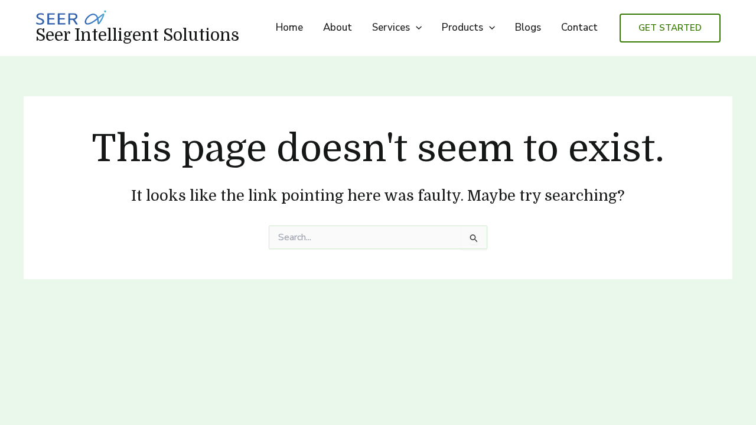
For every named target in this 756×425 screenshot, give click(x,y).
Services (391, 27)
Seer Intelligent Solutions (137, 35)
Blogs (528, 27)
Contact (579, 27)
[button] (416, 27)
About (337, 27)
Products (462, 27)
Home (289, 27)
